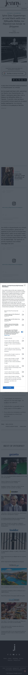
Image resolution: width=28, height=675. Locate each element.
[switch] (22, 314)
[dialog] (14, 337)
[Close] (25, 285)
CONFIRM (8, 387)
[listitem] (14, 311)
